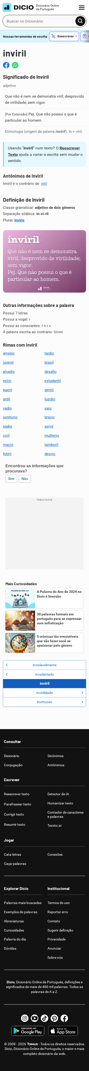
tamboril (51, 444)
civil (6, 435)
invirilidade (44, 693)
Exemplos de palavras (20, 912)
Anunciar (54, 948)
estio (7, 381)
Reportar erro (57, 912)
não (25, 479)
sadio (7, 426)
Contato (53, 921)
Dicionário (11, 756)
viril (44, 183)
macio (8, 444)
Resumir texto (14, 824)
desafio (50, 371)
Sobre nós (55, 958)
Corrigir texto (14, 814)
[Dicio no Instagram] (24, 1018)
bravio (49, 417)
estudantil (52, 381)
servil (48, 426)
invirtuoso (44, 702)
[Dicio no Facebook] (64, 1018)
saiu (47, 408)
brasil (49, 362)
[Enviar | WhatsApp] (15, 65)
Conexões (55, 854)
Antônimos (55, 765)
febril (7, 454)
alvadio (9, 371)
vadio (7, 408)
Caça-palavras (15, 864)
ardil (6, 399)
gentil (49, 390)
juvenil (8, 362)
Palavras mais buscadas (23, 903)
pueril (7, 390)
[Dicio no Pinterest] (54, 1018)
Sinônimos (55, 756)
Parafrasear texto (17, 804)
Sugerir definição (60, 930)
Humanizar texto (60, 803)
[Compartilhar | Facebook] (6, 65)
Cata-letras (12, 854)
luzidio (49, 399)
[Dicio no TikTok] (44, 1018)
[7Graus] (32, 1044)
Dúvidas (10, 948)
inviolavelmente (44, 665)
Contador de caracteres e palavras (65, 814)
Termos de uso (58, 903)
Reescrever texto (16, 794)
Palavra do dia (15, 939)
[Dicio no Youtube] (34, 1018)
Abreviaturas (14, 921)
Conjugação (13, 765)
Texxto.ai (54, 825)
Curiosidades (14, 930)
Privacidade (56, 939)
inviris (19, 220)
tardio (49, 353)
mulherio (51, 435)
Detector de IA (58, 794)
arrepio (9, 353)
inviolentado (44, 674)
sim (11, 479)
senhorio (10, 417)
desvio (49, 454)
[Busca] (80, 21)
